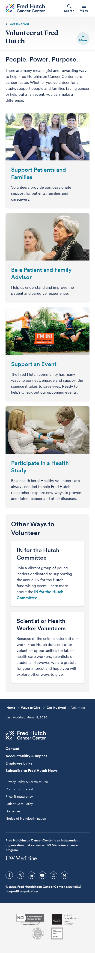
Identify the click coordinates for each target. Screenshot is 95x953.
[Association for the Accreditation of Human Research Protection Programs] (38, 933)
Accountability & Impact (26, 756)
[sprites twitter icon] (20, 875)
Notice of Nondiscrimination (26, 818)
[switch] (83, 38)
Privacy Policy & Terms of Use (27, 782)
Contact (12, 748)
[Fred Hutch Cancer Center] (26, 735)
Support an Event (33, 364)
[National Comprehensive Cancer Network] (65, 919)
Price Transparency (19, 796)
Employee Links (19, 763)
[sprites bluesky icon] (64, 875)
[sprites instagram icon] (53, 875)
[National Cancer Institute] (30, 919)
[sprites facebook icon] (9, 875)
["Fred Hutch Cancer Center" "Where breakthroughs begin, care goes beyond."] (25, 8)
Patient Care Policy (19, 804)
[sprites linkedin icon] (31, 875)
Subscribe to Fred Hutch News (31, 770)
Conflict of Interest (19, 789)
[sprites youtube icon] (42, 875)
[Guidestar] (57, 933)
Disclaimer (13, 811)
